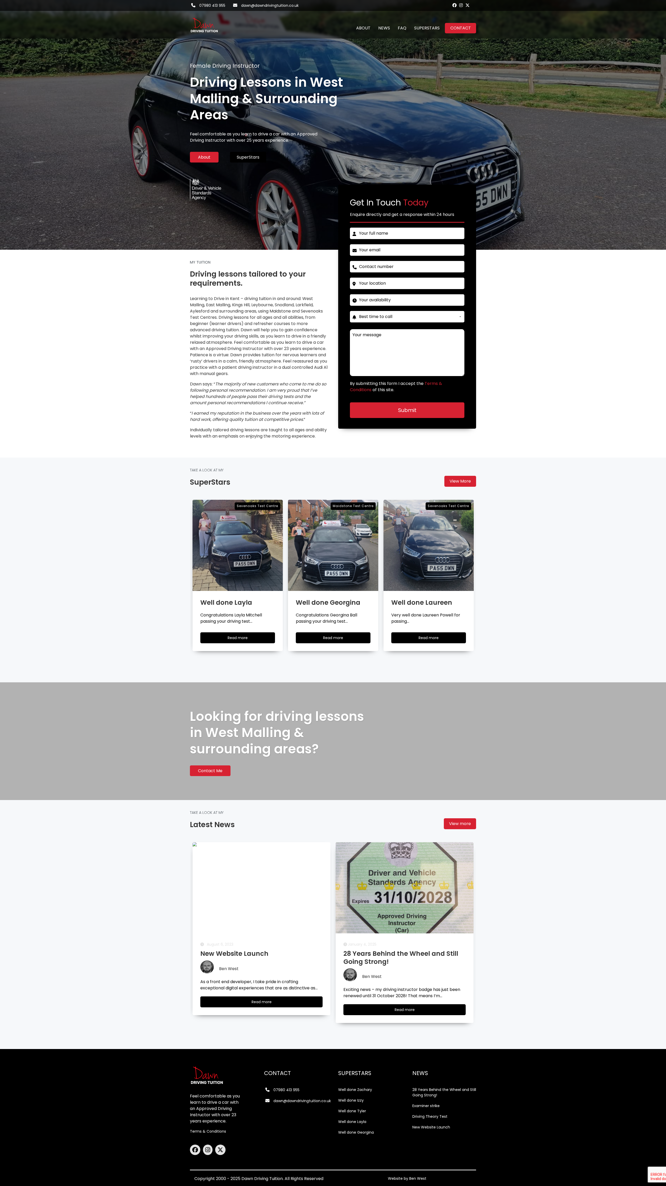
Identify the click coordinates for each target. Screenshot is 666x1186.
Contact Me (210, 771)
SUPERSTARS (427, 28)
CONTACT (460, 28)
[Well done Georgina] (238, 545)
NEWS (384, 28)
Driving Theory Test (429, 1116)
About (204, 157)
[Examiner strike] (404, 887)
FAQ (402, 28)
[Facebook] (454, 5)
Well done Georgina (356, 1132)
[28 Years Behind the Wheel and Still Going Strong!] (261, 887)
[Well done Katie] (428, 545)
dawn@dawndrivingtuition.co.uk (270, 5)
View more (460, 824)
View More (460, 481)
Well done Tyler (352, 1111)
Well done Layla (352, 1121)
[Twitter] (467, 5)
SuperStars (248, 157)
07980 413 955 (212, 5)
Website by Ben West (407, 1178)
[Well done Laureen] (333, 545)
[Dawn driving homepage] (204, 21)
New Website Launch (431, 1127)
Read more (242, 639)
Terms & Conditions (208, 1131)
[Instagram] (461, 5)
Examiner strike (426, 1105)
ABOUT (363, 28)
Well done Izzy (351, 1100)
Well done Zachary (355, 1089)
